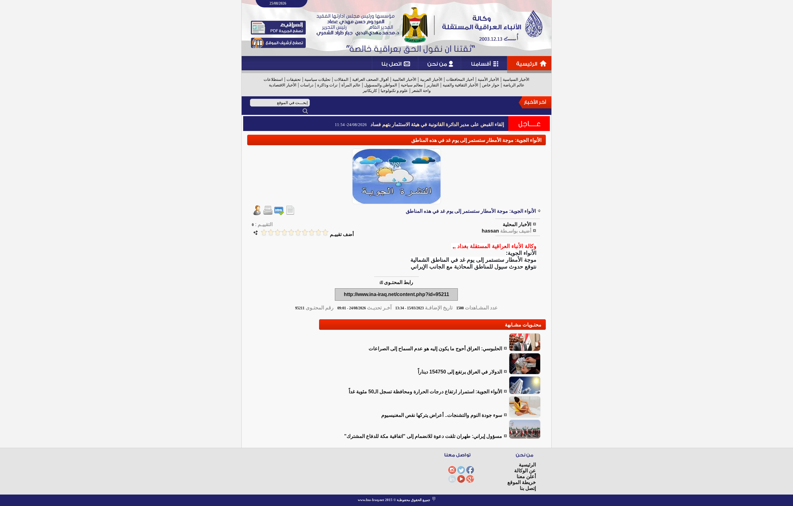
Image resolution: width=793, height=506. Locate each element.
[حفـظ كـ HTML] (279, 213)
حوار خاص (490, 85)
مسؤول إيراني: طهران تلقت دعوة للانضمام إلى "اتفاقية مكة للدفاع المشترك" (423, 436)
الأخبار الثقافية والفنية (460, 85)
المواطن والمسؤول (380, 85)
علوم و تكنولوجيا (394, 90)
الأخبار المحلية (517, 224)
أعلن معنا (526, 476)
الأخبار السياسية (516, 79)
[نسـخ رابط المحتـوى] (381, 282)
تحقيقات (294, 79)
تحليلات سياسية (317, 79)
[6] (291, 232)
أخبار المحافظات (460, 79)
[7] (284, 232)
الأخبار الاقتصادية (282, 85)
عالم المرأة (351, 85)
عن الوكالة (525, 470)
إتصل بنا (528, 488)
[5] (298, 232)
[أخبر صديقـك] (257, 213)
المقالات (341, 79)
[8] (277, 232)
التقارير (433, 85)
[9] (270, 232)
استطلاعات (273, 79)
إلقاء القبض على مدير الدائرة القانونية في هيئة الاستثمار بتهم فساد (437, 124)
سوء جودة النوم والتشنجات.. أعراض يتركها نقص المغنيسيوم (441, 415)
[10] (264, 232)
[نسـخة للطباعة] (268, 213)
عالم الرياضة (513, 85)
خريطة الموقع (521, 482)
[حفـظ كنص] (290, 213)
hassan (490, 230)
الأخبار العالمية (404, 79)
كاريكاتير (370, 90)
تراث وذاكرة (327, 85)
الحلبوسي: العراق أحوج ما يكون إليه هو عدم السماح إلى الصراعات (435, 348)
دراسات (306, 85)
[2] (318, 232)
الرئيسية (527, 464)
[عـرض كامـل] (525, 349)
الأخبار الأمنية (488, 79)
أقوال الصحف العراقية (370, 79)
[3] (311, 232)
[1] (325, 232)
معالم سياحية (412, 85)
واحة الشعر (421, 90)
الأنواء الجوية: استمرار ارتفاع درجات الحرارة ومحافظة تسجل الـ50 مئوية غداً (425, 391)
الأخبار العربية (431, 79)
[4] (304, 232)
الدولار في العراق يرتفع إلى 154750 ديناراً (460, 371)
